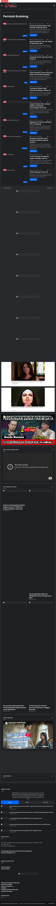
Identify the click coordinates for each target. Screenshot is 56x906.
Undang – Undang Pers (7, 886)
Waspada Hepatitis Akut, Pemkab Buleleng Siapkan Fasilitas (39, 140)
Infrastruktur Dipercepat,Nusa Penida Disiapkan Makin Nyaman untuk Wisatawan (14, 707)
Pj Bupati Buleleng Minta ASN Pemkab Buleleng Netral (40, 27)
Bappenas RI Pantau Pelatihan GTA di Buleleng (41, 123)
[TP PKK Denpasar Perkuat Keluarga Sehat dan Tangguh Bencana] (41, 653)
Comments (45, 802)
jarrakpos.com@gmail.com (9, 845)
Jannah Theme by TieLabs (25, 903)
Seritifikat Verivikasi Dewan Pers (9, 889)
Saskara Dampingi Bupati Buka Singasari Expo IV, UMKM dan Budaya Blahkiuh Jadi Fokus (14, 507)
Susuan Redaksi (5, 868)
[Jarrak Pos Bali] (10, 5)
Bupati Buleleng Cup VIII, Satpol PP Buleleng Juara (41, 42)
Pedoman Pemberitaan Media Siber (10, 882)
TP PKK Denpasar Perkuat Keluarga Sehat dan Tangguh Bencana (39, 707)
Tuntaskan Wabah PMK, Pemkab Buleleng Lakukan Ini (40, 89)
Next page (49, 187)
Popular (10, 802)
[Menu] (1, 5)
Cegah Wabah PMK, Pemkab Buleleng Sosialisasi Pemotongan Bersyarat (40, 106)
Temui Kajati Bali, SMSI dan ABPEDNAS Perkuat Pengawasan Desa (40, 596)
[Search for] (54, 5)
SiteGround (42, 903)
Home (5, 12)
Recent (27, 802)
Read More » (33, 35)
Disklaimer (4, 888)
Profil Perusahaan (5, 867)
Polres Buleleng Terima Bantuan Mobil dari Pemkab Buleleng (41, 74)
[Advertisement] (28, 761)
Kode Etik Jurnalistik (6, 884)
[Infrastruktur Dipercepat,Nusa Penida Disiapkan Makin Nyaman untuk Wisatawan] (15, 653)
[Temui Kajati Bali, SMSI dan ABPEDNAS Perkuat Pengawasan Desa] (41, 541)
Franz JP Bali (33, 23)
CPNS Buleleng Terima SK (39, 172)
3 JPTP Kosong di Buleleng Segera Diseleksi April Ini (39, 157)
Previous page (7, 187)
